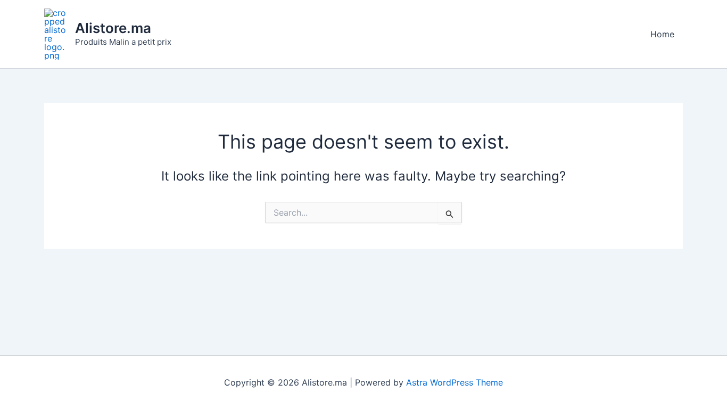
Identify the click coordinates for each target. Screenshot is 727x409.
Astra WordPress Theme (454, 382)
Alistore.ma (113, 28)
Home (662, 34)
